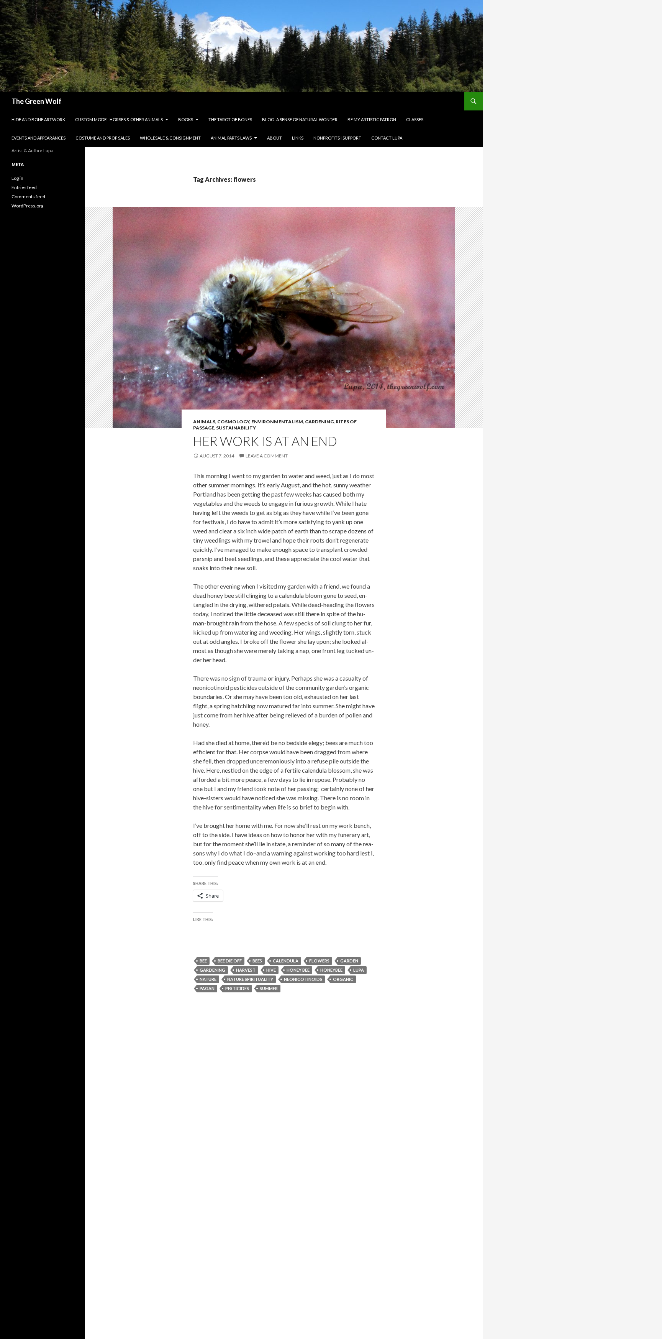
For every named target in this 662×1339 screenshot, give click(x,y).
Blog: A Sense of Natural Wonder (300, 119)
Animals (204, 421)
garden (349, 960)
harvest (246, 969)
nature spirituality (250, 979)
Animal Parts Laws (231, 137)
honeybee (331, 969)
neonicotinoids (303, 979)
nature (208, 979)
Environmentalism (277, 421)
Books (185, 119)
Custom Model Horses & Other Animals (119, 119)
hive (271, 969)
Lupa (358, 969)
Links (297, 137)
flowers (319, 960)
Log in (17, 178)
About (274, 137)
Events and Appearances (38, 137)
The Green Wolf (36, 101)
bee (203, 960)
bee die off (230, 960)
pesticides (237, 988)
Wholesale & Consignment (170, 137)
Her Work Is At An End (265, 441)
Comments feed (28, 196)
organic (343, 979)
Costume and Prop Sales (102, 137)
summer (269, 988)
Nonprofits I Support (337, 137)
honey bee (298, 969)
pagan (207, 988)
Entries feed (24, 187)
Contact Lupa (386, 137)
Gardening (319, 421)
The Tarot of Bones (230, 119)
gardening (212, 969)
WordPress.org (27, 206)
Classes (414, 119)
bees (257, 960)
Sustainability (236, 428)
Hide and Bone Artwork (38, 119)
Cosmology (233, 421)
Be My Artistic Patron (371, 119)
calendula (285, 960)
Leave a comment (267, 456)
